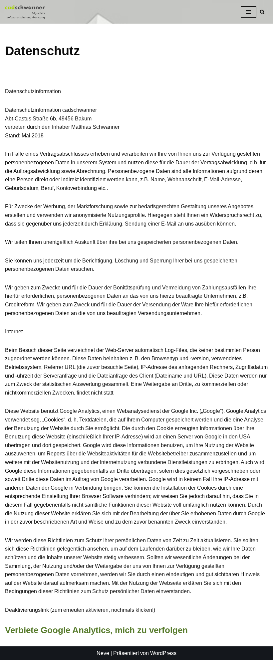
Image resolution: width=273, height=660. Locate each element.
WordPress (163, 653)
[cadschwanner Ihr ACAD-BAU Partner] (25, 12)
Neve (103, 653)
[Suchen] (262, 11)
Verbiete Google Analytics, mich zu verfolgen (96, 630)
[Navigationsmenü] (248, 12)
